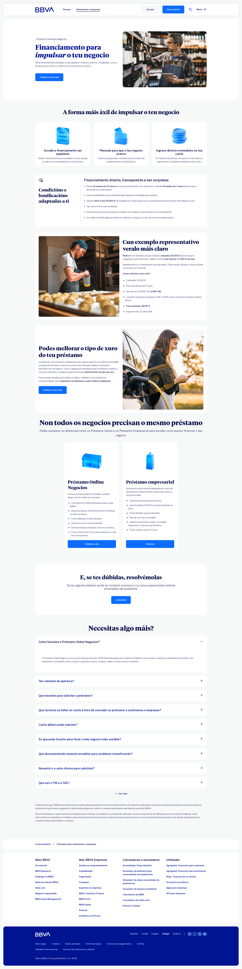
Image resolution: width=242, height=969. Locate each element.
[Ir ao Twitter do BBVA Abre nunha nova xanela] (195, 934)
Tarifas (140, 944)
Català (144, 933)
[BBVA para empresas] (44, 9)
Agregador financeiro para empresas (185, 865)
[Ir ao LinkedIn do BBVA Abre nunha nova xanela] (200, 934)
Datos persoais (72, 944)
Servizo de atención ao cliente (78, 949)
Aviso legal (40, 944)
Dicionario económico (177, 882)
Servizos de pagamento (119, 944)
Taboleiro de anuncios (46, 949)
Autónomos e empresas (88, 9)
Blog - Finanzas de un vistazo (181, 876)
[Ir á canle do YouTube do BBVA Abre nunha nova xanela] (205, 934)
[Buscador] (190, 9)
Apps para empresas (176, 888)
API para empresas (175, 893)
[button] (150, 9)
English (155, 933)
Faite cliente (173, 9)
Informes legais (94, 944)
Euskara (177, 933)
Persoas (67, 9)
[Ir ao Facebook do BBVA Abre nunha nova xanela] (190, 934)
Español (134, 933)
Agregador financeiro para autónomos (186, 871)
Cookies (56, 944)
